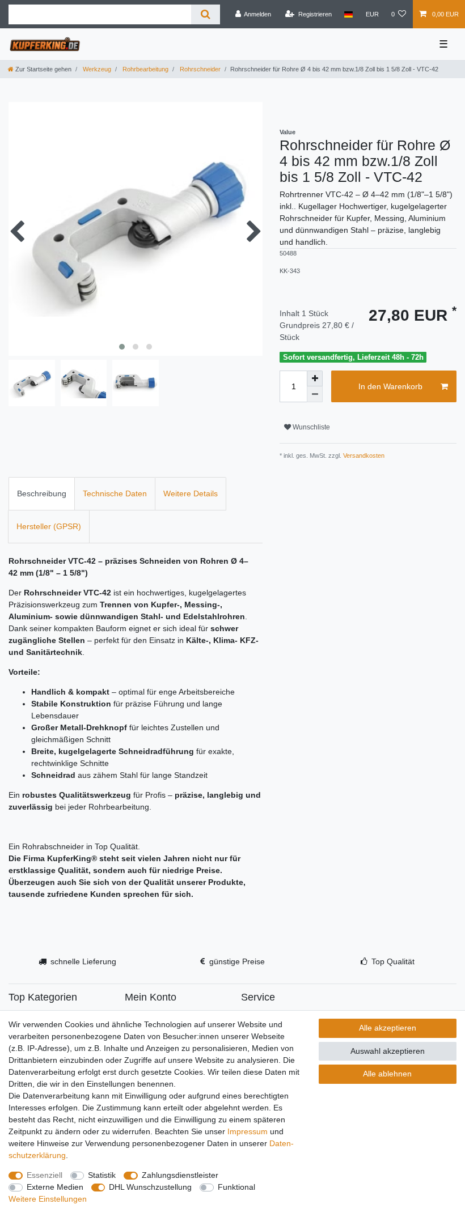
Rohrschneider (199, 69)
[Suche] (205, 14)
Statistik (102, 1175)
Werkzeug (96, 69)
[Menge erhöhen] (315, 378)
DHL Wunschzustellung (150, 1186)
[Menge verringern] (315, 394)
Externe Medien (55, 1186)
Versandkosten (362, 455)
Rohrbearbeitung (144, 69)
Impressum (247, 1131)
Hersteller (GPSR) (48, 526)
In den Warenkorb (390, 386)
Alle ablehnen (387, 1073)
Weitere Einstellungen (48, 1198)
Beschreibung (41, 493)
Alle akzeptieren (387, 1027)
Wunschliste (310, 427)
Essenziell (44, 1175)
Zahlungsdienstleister (180, 1175)
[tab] (42, 493)
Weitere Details (190, 493)
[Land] (348, 14)
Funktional (236, 1186)
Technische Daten (115, 493)
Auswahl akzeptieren (387, 1050)
